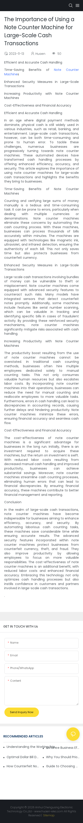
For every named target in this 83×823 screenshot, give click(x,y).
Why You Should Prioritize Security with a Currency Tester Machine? (63, 757)
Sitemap (48, 815)
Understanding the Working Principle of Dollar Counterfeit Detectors (32, 747)
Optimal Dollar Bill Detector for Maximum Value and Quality (23, 757)
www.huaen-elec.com (48, 811)
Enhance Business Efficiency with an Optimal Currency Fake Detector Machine (63, 747)
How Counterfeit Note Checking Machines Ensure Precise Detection (23, 766)
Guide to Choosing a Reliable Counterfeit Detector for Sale (63, 766)
